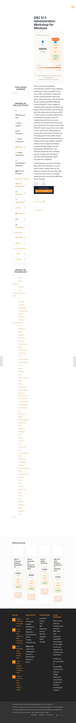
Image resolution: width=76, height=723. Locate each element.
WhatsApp (36, 704)
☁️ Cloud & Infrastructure (19, 140)
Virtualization (22, 320)
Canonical (43, 618)
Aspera (20, 332)
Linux (20, 450)
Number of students (44, 188)
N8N (20, 278)
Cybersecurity (22, 308)
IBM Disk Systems (23, 404)
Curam (20, 365)
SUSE (41, 639)
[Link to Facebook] (62, 714)
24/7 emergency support (30, 621)
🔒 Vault (20, 243)
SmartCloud (22, 486)
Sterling (20, 495)
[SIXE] (9, 7)
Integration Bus (22, 447)
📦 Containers (20, 213)
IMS (20, 435)
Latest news (30, 649)
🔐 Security (20, 147)
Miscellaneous (22, 459)
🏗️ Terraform (20, 237)
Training (28, 640)
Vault (20, 290)
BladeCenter (22, 338)
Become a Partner (40, 712)
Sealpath (43, 637)
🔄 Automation (20, 193)
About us (33, 712)
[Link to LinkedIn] (56, 714)
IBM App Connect (23, 390)
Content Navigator (23, 362)
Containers (21, 305)
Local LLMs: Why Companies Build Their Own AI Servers (19, 636)
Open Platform (22, 462)
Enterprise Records (23, 377)
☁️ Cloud (20, 208)
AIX (19, 325)
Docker (42, 621)
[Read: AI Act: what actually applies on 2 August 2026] (14, 662)
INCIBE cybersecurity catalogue (55, 709)
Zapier (20, 281)
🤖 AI (20, 219)
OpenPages (22, 465)
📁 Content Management (19, 154)
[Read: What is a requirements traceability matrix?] (14, 619)
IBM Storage (22, 431)
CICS (20, 356)
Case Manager (22, 353)
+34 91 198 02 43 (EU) (17, 704)
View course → (18, 595)
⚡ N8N (20, 253)
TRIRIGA (21, 502)
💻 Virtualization (20, 226)
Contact (47, 712)
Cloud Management (24, 359)
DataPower (21, 371)
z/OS (20, 514)
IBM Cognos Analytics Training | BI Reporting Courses (23, 395)
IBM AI (20, 384)
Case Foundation (23, 350)
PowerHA (21, 477)
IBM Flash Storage (23, 407)
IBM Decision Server (24, 401)
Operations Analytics (24, 474)
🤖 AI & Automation (19, 132)
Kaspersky (43, 629)
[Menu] (72, 7)
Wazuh (14, 517)
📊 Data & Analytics (18, 124)
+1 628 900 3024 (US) (28, 704)
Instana (20, 444)
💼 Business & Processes (19, 172)
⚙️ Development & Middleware (20, 163)
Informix (21, 438)
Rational (21, 480)
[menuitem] (72, 7)
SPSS (20, 492)
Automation (21, 301)
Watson (20, 508)
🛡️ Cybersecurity (20, 201)
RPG (20, 483)
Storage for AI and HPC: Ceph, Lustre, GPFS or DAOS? (19, 683)
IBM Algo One (22, 387)
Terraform (21, 287)
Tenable (42, 642)
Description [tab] (39, 210)
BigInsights (21, 335)
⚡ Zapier (20, 259)
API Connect (22, 329)
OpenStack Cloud (23, 311)
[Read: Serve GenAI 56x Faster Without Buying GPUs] (14, 647)
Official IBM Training (18, 323)
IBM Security (22, 428)
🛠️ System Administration (20, 185)
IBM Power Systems (23, 420)
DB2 (20, 374)
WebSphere (22, 511)
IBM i (20, 411)
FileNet (20, 381)
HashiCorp (15, 284)
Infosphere (21, 441)
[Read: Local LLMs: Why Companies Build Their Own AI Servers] (14, 630)
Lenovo (42, 631)
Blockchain (21, 341)
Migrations (29, 632)
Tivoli (20, 498)
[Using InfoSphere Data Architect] (1, 361)
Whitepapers (30, 652)
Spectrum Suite (22, 489)
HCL (41, 624)
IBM (41, 626)
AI (13, 275)
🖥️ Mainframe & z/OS (20, 116)
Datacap (21, 368)
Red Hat (42, 634)
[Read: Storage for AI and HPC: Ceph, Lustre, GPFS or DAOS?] (14, 677)
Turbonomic (22, 505)
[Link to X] (59, 714)
